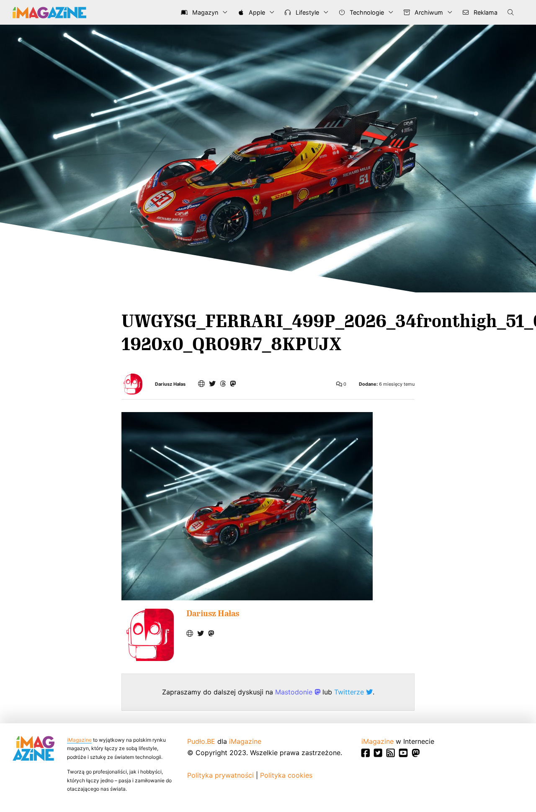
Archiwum (428, 12)
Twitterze (350, 692)
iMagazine (79, 740)
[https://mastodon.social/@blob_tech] (233, 383)
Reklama (484, 12)
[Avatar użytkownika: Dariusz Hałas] (147, 635)
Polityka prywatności (220, 775)
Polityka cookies (286, 775)
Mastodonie (294, 692)
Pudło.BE (201, 741)
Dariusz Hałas (170, 384)
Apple (256, 12)
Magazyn (204, 12)
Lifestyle (306, 12)
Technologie (366, 12)
